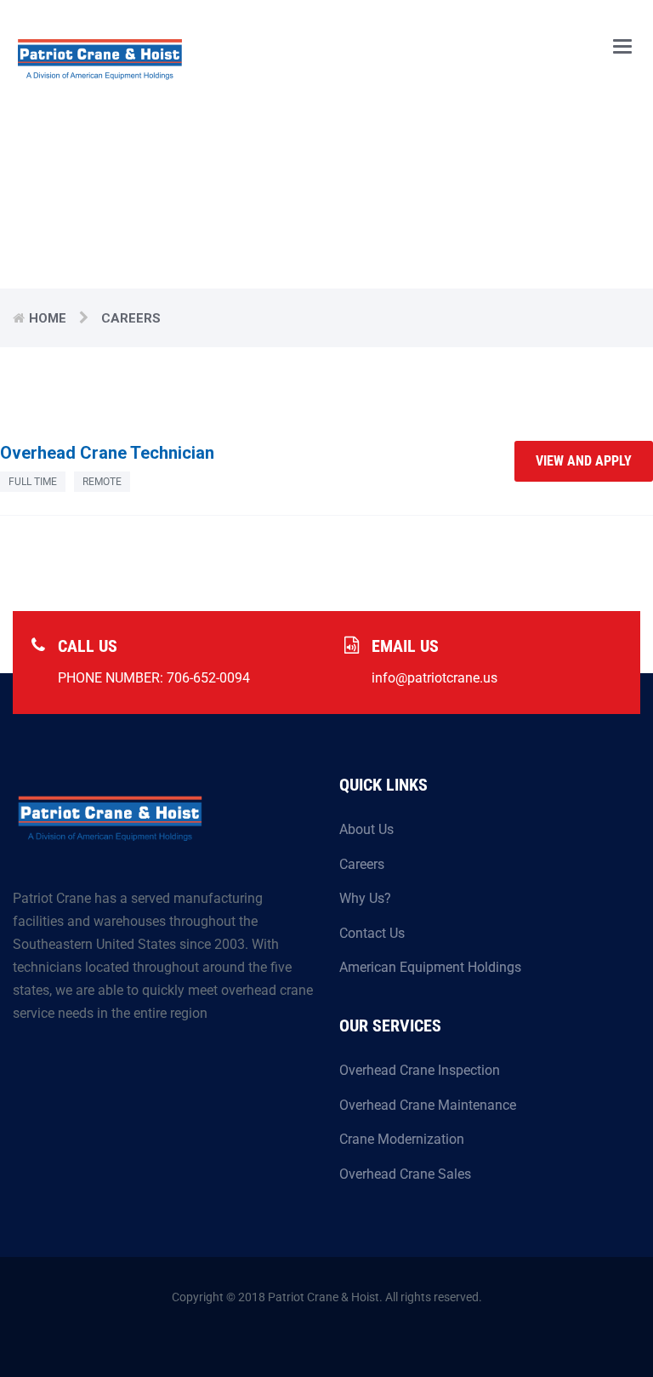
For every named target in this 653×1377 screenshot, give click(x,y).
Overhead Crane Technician (107, 453)
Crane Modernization (401, 1139)
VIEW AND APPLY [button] (584, 461)
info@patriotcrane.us (434, 678)
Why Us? (365, 898)
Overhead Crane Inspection (419, 1070)
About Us (366, 829)
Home (47, 318)
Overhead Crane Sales (405, 1174)
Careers (361, 864)
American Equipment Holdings (430, 967)
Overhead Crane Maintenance (427, 1105)
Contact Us (372, 933)
